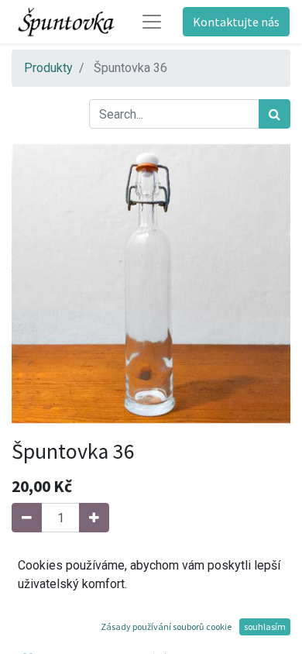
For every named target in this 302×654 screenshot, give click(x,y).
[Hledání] (274, 114)
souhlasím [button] (265, 626)
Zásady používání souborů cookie (166, 626)
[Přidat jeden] (94, 517)
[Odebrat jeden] (27, 517)
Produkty (48, 67)
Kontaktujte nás (236, 21)
